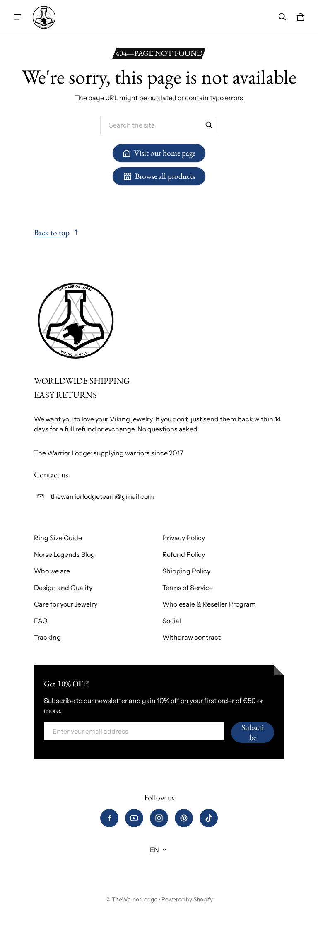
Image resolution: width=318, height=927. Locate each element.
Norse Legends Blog (64, 554)
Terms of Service (187, 587)
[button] (282, 17)
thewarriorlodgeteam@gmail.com (102, 496)
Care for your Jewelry (65, 604)
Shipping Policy (186, 571)
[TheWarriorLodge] (43, 17)
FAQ (41, 620)
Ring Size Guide (58, 538)
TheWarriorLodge (134, 899)
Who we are (52, 571)
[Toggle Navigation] (17, 17)
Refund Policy (183, 554)
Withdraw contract (191, 637)
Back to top (52, 232)
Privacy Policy (183, 538)
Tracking (47, 637)
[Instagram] (159, 818)
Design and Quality (63, 587)
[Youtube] (134, 818)
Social (171, 620)
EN (154, 849)
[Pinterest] (184, 818)
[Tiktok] (209, 818)
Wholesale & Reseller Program (209, 604)
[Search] (209, 125)
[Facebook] (109, 818)
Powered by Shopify (187, 899)
